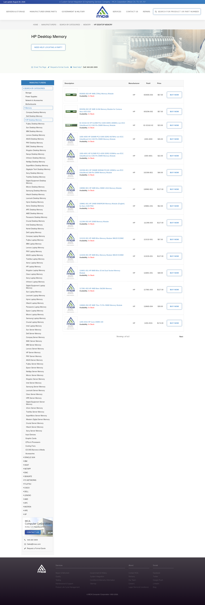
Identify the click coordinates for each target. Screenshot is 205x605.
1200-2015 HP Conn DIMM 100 (91, 322)
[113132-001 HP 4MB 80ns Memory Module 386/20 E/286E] (71, 239)
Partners (132, 576)
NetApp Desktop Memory (35, 161)
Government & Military (73, 12)
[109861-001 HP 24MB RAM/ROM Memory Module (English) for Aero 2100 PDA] (71, 206)
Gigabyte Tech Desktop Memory (38, 169)
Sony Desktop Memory (34, 173)
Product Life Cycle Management (68, 587)
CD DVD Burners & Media (35, 449)
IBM (25, 461)
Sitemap (93, 584)
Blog (154, 587)
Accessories (30, 453)
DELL (26, 491)
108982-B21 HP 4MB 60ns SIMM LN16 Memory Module (100, 188)
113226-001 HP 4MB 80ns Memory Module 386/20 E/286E (101, 255)
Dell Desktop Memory (34, 116)
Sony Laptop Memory (34, 278)
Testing (58, 580)
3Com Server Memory (34, 408)
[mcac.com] (102, 12)
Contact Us (33, 532)
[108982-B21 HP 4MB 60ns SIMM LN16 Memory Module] (71, 189)
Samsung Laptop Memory (36, 318)
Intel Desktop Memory (34, 225)
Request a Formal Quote (36, 548)
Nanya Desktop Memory (35, 154)
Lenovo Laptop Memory (35, 247)
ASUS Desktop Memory (35, 139)
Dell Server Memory (33, 333)
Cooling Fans (30, 446)
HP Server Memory (33, 352)
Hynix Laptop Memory (34, 299)
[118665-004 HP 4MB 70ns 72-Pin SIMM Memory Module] (71, 306)
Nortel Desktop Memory (35, 228)
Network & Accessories (34, 100)
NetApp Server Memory (35, 371)
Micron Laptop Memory (35, 314)
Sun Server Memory (33, 329)
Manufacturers (48, 24)
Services (117, 12)
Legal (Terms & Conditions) (139, 587)
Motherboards (31, 104)
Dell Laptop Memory (33, 232)
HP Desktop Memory (34, 120)
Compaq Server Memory (35, 337)
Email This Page (40, 67)
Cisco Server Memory (34, 394)
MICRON (27, 506)
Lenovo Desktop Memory (35, 135)
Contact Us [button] (132, 12)
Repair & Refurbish (62, 573)
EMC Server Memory (34, 341)
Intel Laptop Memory (34, 326)
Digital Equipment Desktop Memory (36, 181)
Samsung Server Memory (35, 386)
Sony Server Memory (34, 431)
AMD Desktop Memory (34, 213)
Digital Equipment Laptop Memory (35, 286)
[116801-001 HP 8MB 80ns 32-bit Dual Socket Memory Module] (71, 272)
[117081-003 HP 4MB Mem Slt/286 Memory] (71, 289)
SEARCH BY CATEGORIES (70, 24)
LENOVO (27, 495)
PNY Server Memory (34, 356)
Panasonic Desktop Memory (36, 217)
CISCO (27, 487)
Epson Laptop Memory (34, 310)
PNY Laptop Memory (34, 251)
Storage (28, 92)
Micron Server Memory (34, 375)
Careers (131, 584)
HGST (26, 465)
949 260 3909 (32, 540)
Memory (87, 24)
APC (26, 503)
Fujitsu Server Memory (34, 364)
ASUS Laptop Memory (34, 255)
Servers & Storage (15, 12)
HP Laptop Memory (33, 266)
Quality (58, 576)
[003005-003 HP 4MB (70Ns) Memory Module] (71, 94)
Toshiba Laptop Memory (35, 259)
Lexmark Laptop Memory (35, 295)
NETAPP (27, 468)
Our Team (132, 580)
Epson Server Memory (34, 367)
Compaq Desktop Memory (36, 112)
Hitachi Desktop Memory (35, 194)
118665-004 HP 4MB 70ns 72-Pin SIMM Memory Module (100, 305)
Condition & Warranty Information (102, 580)
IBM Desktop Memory (34, 131)
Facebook (156, 573)
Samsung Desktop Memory (36, 190)
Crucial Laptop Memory (35, 322)
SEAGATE (28, 476)
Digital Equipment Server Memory (35, 403)
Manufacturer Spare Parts (43, 12)
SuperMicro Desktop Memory (37, 165)
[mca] (41, 569)
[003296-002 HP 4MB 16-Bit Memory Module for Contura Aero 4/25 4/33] (71, 111)
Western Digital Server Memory (38, 419)
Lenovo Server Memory (35, 348)
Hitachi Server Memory (34, 427)
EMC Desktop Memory (34, 146)
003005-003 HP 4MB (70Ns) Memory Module (96, 94)
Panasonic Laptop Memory (36, 307)
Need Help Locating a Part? (48, 47)
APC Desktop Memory (34, 209)
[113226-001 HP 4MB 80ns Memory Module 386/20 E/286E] (71, 256)
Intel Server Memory (33, 383)
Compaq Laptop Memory (35, 236)
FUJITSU (27, 484)
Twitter (155, 576)
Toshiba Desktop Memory (35, 177)
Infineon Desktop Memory (35, 158)
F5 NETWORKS (30, 480)
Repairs (146, 12)
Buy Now (174, 95)
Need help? (85, 67)
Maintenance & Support (64, 584)
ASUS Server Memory (34, 360)
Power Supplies (31, 96)
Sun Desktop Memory (34, 127)
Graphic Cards (31, 438)
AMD (26, 499)
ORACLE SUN (29, 457)
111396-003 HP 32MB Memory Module (94, 221)
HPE (26, 510)
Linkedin (156, 584)
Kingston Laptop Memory (35, 270)
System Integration (97, 576)
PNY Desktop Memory (34, 142)
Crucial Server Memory (34, 423)
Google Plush (158, 580)
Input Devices (31, 434)
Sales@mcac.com (34, 544)
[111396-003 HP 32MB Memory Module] (71, 222)
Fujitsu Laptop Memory (34, 240)
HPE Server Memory (34, 398)
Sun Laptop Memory (33, 291)
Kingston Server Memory (35, 379)
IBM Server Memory (33, 345)
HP (25, 514)
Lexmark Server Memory (35, 390)
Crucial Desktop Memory (35, 221)
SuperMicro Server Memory (36, 415)
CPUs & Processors (33, 442)
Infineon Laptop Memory (35, 281)
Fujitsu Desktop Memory (35, 123)
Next (181, 336)
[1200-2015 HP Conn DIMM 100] (71, 323)
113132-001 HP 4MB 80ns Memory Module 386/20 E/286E (101, 238)
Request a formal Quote (59, 67)
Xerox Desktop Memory (35, 206)
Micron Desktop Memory (35, 187)
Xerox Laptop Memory (34, 263)
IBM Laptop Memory (33, 244)
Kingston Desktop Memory (36, 150)
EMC (26, 472)
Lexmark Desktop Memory (36, 198)
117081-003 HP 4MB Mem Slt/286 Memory (95, 288)
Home (35, 24)
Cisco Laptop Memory (34, 274)
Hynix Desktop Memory (35, 202)
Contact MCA (133, 573)
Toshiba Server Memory (35, 412)
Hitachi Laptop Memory (35, 303)
